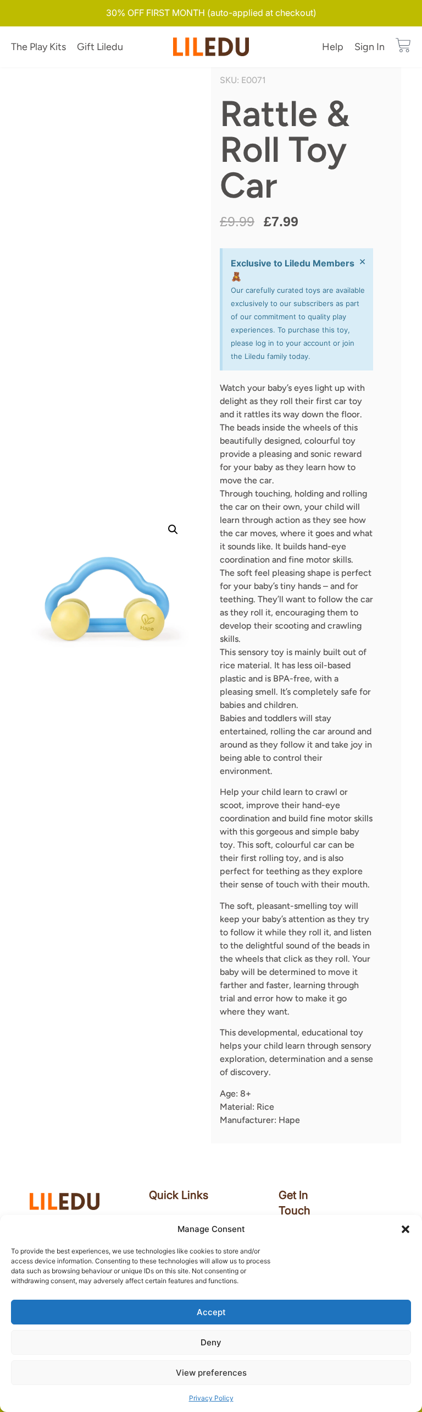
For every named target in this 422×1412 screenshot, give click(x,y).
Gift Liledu (100, 47)
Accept (211, 1312)
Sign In (369, 47)
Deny (211, 1342)
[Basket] (403, 45)
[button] (405, 1229)
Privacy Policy (211, 1398)
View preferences (211, 1372)
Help (332, 47)
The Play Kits (38, 47)
